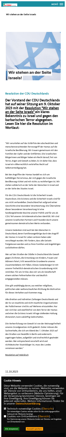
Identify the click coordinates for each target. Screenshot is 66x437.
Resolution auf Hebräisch (17, 355)
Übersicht (47, 408)
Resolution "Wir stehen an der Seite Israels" (32, 110)
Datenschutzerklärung (28, 403)
